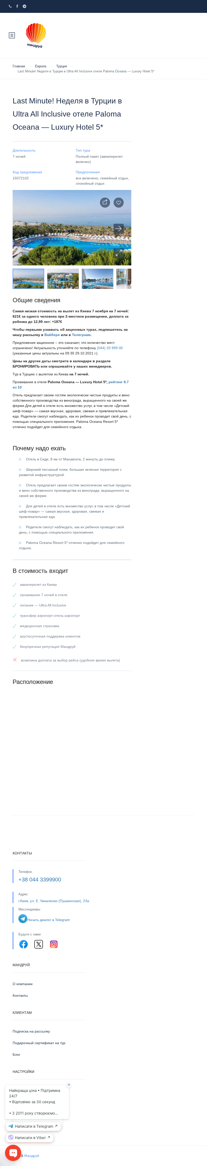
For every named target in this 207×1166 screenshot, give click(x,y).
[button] (119, 253)
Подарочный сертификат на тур (39, 1043)
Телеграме (81, 335)
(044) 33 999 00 (110, 348)
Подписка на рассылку (31, 1031)
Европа (40, 66)
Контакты (20, 995)
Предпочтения (25, 1091)
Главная (19, 66)
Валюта (19, 1115)
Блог (16, 1054)
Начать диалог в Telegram (48, 920)
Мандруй (31, 1156)
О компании (23, 984)
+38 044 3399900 (39, 879)
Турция (61, 66)
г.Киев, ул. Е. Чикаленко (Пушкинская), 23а (53, 901)
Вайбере (52, 335)
